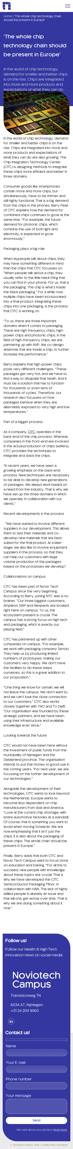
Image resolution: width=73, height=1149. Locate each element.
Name (11, 1046)
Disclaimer (62, 1145)
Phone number (19, 1079)
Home (8, 16)
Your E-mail (16, 1063)
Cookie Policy (49, 1145)
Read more (60, 1130)
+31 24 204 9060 (25, 1011)
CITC (31, 432)
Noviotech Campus (23, 1145)
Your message (18, 1096)
